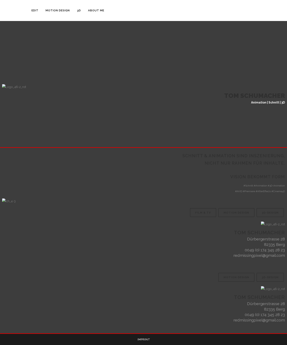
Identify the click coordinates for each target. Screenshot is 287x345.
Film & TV (203, 212)
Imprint (144, 339)
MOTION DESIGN (236, 212)
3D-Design (270, 212)
